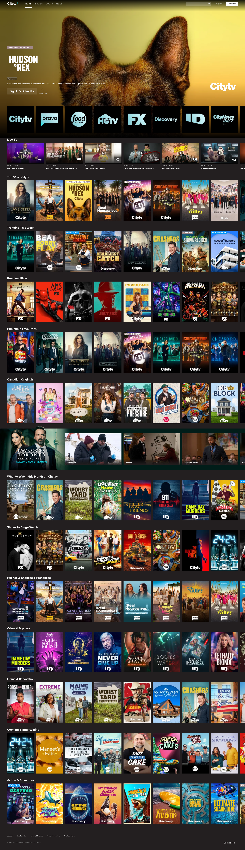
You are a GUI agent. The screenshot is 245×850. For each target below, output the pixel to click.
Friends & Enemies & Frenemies (29, 578)
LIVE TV (49, 4)
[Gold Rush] (137, 550)
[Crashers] (166, 251)
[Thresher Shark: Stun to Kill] (49, 803)
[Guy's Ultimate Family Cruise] (195, 753)
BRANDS (38, 4)
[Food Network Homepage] (78, 119)
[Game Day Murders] (195, 500)
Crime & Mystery (18, 628)
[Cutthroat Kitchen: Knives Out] (78, 753)
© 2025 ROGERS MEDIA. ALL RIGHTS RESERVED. (24, 843)
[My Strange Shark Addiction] (107, 803)
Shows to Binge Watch (22, 527)
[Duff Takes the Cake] (137, 753)
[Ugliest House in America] (107, 500)
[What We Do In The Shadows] (166, 302)
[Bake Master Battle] (49, 403)
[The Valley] (195, 200)
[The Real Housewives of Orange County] (107, 200)
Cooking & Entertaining (23, 730)
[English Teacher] (20, 302)
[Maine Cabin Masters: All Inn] (78, 702)
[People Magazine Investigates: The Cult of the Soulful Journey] (49, 652)
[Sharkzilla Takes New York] (137, 803)
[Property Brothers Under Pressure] (137, 403)
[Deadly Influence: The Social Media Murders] (195, 652)
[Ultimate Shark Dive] (224, 803)
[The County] (78, 403)
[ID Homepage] (195, 119)
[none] (10, 836)
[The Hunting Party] (195, 550)
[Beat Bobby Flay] (49, 251)
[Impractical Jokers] (78, 550)
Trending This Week (20, 228)
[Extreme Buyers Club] (49, 702)
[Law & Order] (137, 251)
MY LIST (60, 4)
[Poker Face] (137, 302)
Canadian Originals (20, 379)
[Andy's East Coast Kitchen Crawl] (166, 403)
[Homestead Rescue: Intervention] (137, 702)
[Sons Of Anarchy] (78, 302)
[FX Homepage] (137, 119)
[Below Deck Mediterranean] (49, 200)
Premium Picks (17, 278)
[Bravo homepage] (49, 119)
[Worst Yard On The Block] (78, 500)
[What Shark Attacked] (166, 803)
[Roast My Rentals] (20, 702)
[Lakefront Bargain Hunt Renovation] (20, 500)
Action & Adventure (20, 780)
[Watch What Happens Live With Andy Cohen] (20, 601)
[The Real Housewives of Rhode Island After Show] (137, 601)
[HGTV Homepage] (107, 119)
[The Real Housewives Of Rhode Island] (107, 601)
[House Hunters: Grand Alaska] (166, 702)
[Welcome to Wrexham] (195, 302)
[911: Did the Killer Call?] (166, 500)
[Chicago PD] (224, 352)
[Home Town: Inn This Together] (224, 702)
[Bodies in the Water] (166, 652)
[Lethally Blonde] (224, 652)
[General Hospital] (224, 200)
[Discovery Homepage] (166, 119)
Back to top (229, 843)
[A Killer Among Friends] (137, 500)
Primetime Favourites (21, 329)
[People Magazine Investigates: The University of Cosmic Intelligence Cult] (78, 652)
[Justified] (107, 302)
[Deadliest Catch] (107, 251)
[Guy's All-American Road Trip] (107, 753)
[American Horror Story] (49, 302)
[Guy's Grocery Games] (224, 500)
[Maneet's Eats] (49, 753)
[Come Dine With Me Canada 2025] (195, 403)
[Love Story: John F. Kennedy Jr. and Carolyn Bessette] (20, 550)
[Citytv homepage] (20, 119)
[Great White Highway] (78, 803)
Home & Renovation (21, 679)
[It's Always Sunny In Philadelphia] (224, 302)
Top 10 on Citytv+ (19, 177)
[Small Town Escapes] (20, 403)
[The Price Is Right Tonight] (20, 352)
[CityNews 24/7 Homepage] (224, 119)
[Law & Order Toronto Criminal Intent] (49, 352)
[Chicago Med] (20, 251)
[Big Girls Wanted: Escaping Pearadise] (137, 652)
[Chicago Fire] (166, 200)
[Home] (12, 3)
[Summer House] (166, 601)
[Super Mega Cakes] (166, 753)
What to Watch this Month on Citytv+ (32, 476)
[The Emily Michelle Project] (107, 403)
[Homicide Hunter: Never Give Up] (107, 652)
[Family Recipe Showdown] (224, 753)
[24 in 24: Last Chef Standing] (224, 550)
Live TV (12, 139)
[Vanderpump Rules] (78, 601)
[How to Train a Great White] (195, 803)
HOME (28, 4)
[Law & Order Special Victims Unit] (20, 200)
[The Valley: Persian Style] (195, 601)
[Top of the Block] (224, 403)
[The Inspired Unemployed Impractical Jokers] (107, 550)
